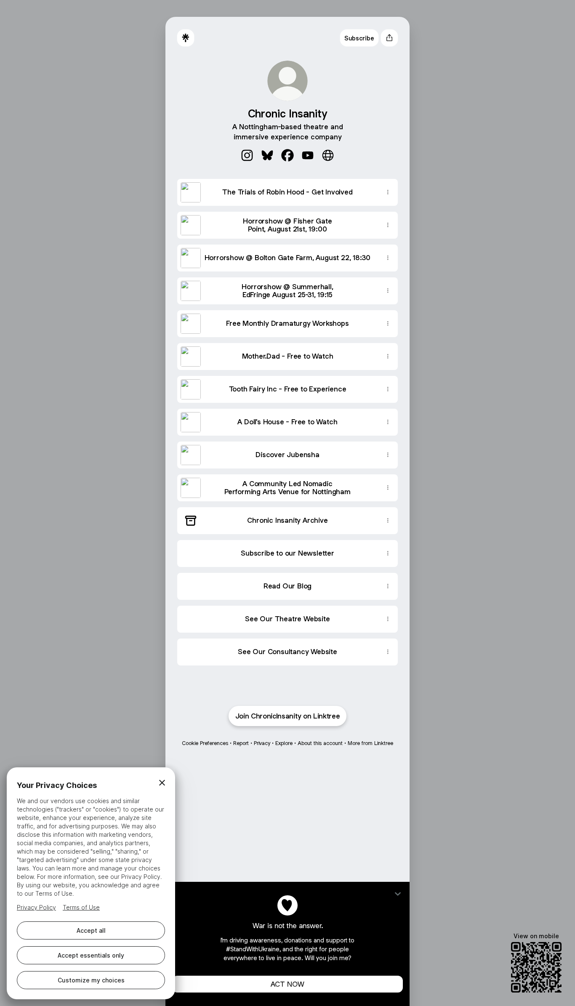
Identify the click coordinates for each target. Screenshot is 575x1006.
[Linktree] (185, 37)
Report (241, 743)
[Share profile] (389, 37)
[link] (247, 155)
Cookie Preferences (205, 743)
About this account (320, 743)
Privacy (262, 743)
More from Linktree (370, 743)
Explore (284, 743)
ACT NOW (287, 984)
